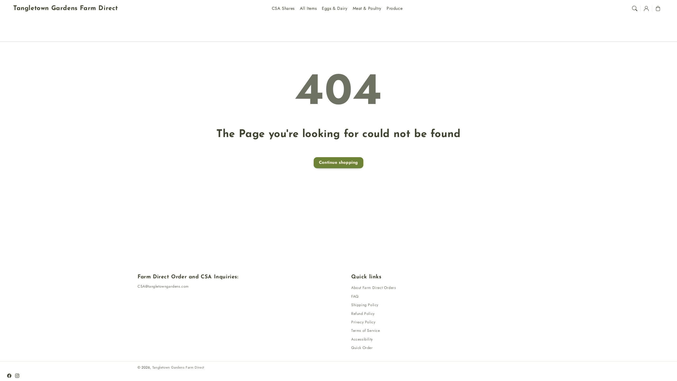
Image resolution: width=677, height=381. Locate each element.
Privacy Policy (363, 322)
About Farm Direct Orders (373, 287)
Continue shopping (338, 162)
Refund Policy (363, 313)
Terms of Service (365, 330)
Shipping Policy (364, 304)
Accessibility (362, 339)
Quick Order (362, 347)
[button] (635, 8)
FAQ (355, 296)
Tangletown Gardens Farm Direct (178, 367)
